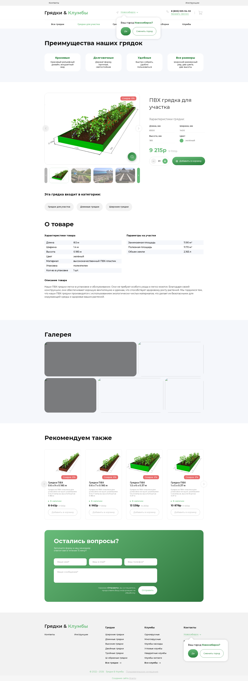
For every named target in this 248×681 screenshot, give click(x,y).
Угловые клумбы (153, 648)
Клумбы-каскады (154, 644)
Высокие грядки (114, 644)
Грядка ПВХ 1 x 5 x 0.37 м (178, 484)
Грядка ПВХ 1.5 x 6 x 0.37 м (138, 484)
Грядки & (66, 12)
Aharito (132, 678)
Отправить (148, 590)
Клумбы (186, 24)
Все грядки (57, 24)
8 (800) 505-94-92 (181, 11)
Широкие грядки (119, 206)
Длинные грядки (89, 206)
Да (125, 31)
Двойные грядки (114, 648)
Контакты (54, 3)
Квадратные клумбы (155, 653)
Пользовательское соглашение (142, 672)
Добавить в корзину (190, 161)
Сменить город (144, 31)
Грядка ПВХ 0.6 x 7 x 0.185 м (98, 484)
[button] (46, 128)
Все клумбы (151, 662)
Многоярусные (153, 639)
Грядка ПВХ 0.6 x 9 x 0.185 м (57, 484)
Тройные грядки (114, 653)
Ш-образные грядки (116, 658)
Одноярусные (152, 634)
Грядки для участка (89, 24)
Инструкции (192, 3)
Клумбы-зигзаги (153, 658)
